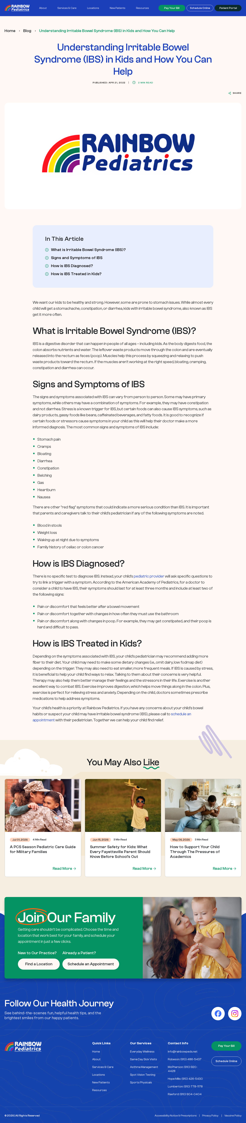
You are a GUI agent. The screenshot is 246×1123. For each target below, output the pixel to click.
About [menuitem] (43, 8)
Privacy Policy (210, 1115)
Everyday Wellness (142, 1051)
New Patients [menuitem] (117, 8)
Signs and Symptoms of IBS (76, 258)
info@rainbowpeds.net (182, 1051)
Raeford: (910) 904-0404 (185, 1094)
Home (10, 31)
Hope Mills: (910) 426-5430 (185, 1079)
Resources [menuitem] (142, 8)
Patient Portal (228, 8)
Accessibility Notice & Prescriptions (176, 1115)
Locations (98, 1075)
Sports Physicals (141, 1082)
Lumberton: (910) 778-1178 (185, 1086)
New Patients (101, 1082)
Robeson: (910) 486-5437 (184, 1059)
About (96, 1059)
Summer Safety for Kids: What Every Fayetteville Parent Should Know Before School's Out (120, 852)
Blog (27, 31)
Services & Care (102, 1067)
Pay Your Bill (172, 8)
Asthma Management (144, 1067)
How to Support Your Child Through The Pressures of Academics (195, 852)
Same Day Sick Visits (143, 1059)
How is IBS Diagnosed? (72, 266)
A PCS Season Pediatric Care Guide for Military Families (43, 849)
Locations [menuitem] (93, 8)
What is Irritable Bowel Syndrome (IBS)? (88, 250)
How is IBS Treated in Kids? (76, 274)
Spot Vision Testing (142, 1075)
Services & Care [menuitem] (66, 8)
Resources (99, 1090)
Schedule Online (200, 8)
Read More (62, 868)
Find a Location (38, 964)
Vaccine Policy (232, 1115)
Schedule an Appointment (91, 964)
